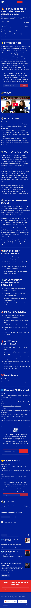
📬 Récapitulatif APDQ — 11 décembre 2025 (9, 552)
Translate (4, 6)
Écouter (27, 22)
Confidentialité (17, 596)
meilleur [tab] (4, 535)
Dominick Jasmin (5, 21)
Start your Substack (11, 601)
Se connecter (26, 2)
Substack (5, 605)
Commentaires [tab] (5, 517)
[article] (15, 543)
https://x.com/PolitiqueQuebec (12, 406)
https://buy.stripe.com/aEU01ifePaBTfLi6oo (13, 466)
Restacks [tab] (12, 517)
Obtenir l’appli (22, 601)
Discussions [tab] (15, 535)
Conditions (24, 596)
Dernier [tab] (9, 535)
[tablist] (8, 517)
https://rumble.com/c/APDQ (15, 416)
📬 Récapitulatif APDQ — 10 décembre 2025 (9, 540)
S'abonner (19, 2)
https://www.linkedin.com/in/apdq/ (17, 414)
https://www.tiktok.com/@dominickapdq (18, 404)
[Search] (28, 535)
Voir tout (4, 575)
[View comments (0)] (7, 26)
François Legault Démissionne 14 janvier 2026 (11, 564)
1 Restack (12, 501)
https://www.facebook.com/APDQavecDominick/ (15, 402)
